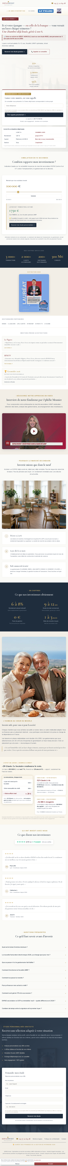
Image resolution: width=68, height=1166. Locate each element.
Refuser (17, 1163)
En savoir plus (37, 1160)
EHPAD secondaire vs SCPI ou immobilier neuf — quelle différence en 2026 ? (28, 1001)
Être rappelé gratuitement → (16, 115)
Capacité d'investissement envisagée (15, 1103)
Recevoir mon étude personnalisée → (22, 225)
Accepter (50, 1163)
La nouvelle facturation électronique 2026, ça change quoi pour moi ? (26, 955)
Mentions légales (37, 1139)
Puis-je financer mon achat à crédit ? (15, 985)
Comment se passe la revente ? (13, 978)
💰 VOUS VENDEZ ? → (10, 19)
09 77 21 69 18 (60, 3)
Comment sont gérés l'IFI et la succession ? (17, 993)
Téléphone (8, 1095)
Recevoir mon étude (34, 1116)
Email (6, 1088)
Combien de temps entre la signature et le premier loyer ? (22, 1008)
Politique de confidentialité (51, 1139)
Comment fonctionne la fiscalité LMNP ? (15, 970)
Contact (64, 1139)
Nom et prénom (9, 1080)
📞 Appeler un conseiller (39, 51)
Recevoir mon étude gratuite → (15, 51)
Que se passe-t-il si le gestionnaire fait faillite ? (18, 962)
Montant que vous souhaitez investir (16, 180)
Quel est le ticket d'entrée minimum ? (15, 947)
